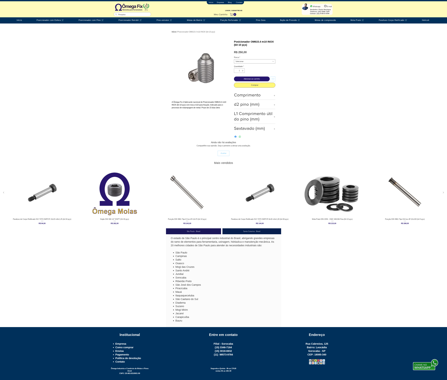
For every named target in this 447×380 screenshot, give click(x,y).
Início (174, 32)
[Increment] (242, 71)
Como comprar (124, 347)
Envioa (119, 351)
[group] (223, 197)
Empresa (120, 343)
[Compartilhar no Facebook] (235, 136)
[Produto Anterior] (3, 192)
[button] (233, 14)
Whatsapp (316, 6)
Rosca (237, 57)
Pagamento (122, 354)
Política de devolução (128, 358)
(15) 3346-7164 (323, 11)
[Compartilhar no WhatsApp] (240, 136)
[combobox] (254, 61)
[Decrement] (235, 71)
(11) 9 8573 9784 (323, 13)
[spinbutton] (239, 71)
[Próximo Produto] (443, 192)
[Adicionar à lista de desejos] (273, 79)
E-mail (329, 6)
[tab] (193, 231)
